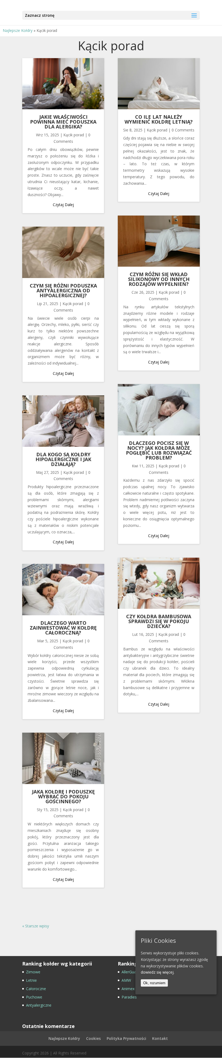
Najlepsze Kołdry (17, 30)
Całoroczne (36, 988)
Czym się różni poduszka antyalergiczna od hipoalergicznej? (63, 290)
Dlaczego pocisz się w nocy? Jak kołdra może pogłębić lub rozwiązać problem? (159, 450)
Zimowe (33, 971)
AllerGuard (131, 971)
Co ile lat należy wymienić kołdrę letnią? (159, 119)
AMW (126, 980)
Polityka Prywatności (126, 1038)
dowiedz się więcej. (157, 972)
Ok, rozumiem (154, 983)
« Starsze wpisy (35, 925)
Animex (128, 988)
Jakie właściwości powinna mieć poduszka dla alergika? (63, 122)
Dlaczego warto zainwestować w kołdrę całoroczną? (63, 628)
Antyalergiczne (38, 1005)
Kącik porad (73, 134)
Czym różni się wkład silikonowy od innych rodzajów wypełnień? (159, 279)
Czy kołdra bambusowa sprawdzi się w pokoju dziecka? (158, 621)
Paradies (129, 997)
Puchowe (34, 997)
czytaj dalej (63, 204)
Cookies (93, 1038)
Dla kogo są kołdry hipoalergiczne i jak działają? (63, 459)
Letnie (31, 980)
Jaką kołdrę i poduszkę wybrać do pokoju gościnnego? (63, 796)
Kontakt (160, 1038)
